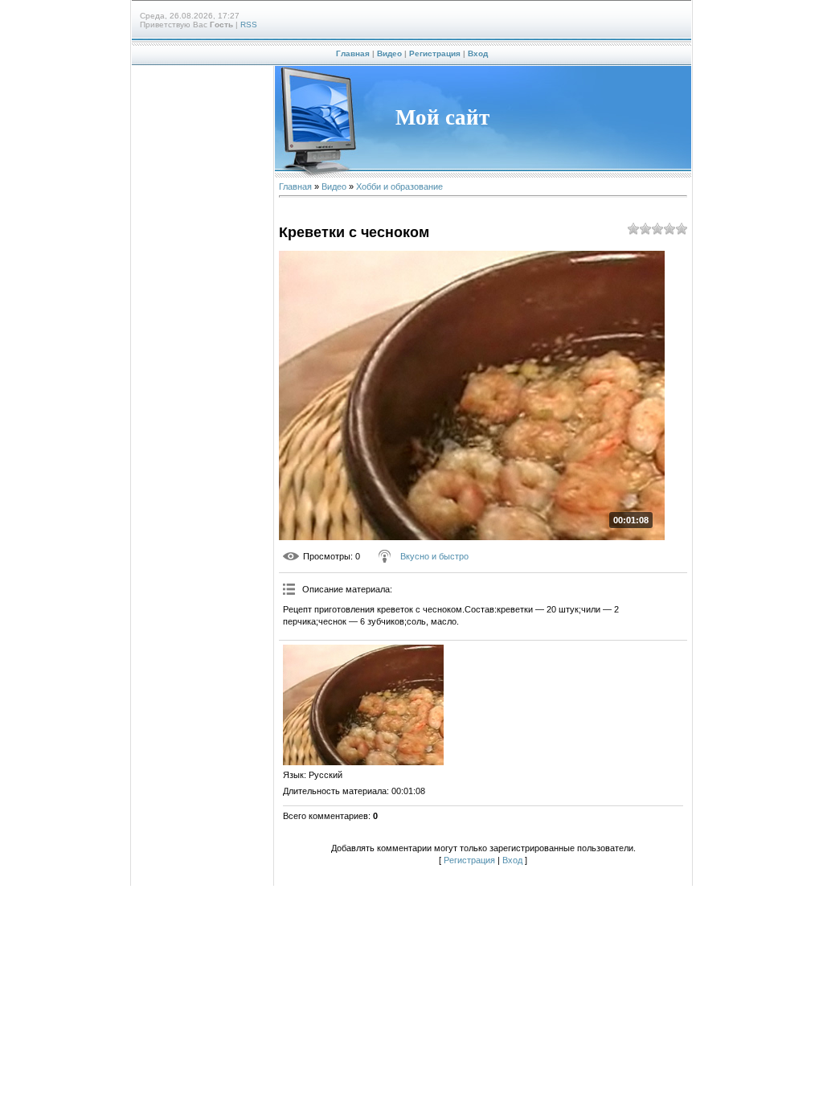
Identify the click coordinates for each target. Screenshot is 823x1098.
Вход (478, 53)
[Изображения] (363, 705)
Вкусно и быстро (434, 556)
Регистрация (435, 53)
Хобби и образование (399, 186)
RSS (248, 24)
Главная (353, 53)
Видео (389, 53)
